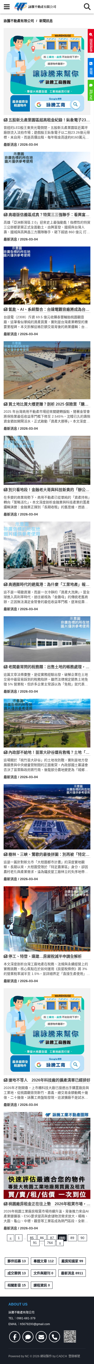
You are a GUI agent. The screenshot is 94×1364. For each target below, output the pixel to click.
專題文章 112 (44, 1261)
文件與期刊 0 (43, 1273)
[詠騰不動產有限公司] (34, 7)
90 (82, 1238)
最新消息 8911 (72, 1273)
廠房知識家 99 (72, 1261)
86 (42, 1238)
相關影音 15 (16, 1285)
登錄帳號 (74, 1356)
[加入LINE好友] (28, 1336)
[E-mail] (41, 1336)
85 (32, 1238)
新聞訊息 (46, 21)
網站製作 (46, 1356)
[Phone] (54, 1336)
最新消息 (10, 144)
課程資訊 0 (42, 1285)
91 (35, 1243)
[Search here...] (87, 7)
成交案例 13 (16, 1273)
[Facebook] (14, 1336)
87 (52, 1238)
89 (72, 1238)
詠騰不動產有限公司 (19, 21)
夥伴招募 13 (16, 1261)
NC (27, 1356)
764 (50, 1243)
